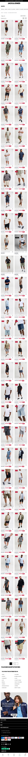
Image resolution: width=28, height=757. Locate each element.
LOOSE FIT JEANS (18, 680)
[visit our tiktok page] (10, 744)
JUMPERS (16, 685)
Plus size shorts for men (12, 12)
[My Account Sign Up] (14, 704)
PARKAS (3, 682)
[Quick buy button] (13, 37)
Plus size (5, 12)
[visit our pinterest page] (8, 744)
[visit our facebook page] (1, 744)
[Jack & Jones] (14, 3)
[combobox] (21, 16)
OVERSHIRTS (4, 678)
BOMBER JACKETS (18, 676)
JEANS (3, 674)
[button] (7, 28)
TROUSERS (17, 674)
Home (2, 12)
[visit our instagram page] (4, 744)
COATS (16, 678)
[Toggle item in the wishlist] (12, 21)
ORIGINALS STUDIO (5, 685)
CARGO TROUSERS (18, 682)
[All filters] (7, 16)
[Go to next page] (16, 663)
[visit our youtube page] (6, 744)
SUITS (3, 680)
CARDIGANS (4, 687)
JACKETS (3, 676)
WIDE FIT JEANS (17, 687)
